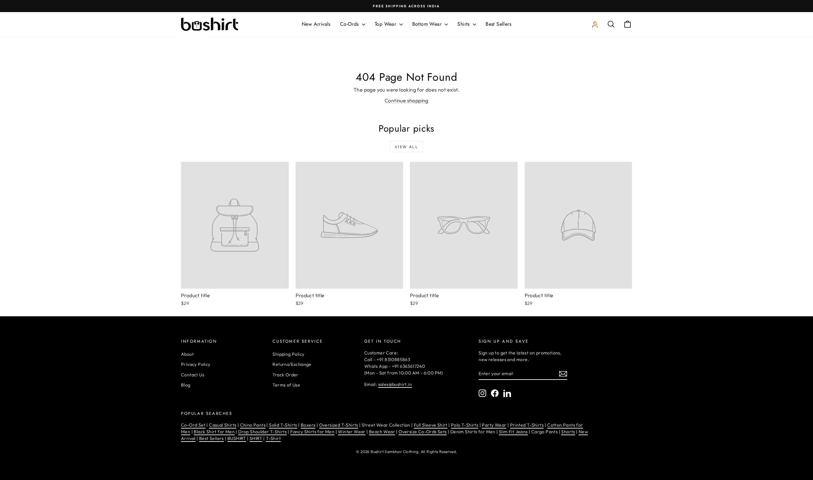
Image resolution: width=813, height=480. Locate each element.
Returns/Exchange (291, 364)
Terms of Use (286, 385)
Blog (186, 385)
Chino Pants (252, 425)
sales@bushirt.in (395, 384)
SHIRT (256, 438)
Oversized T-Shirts (338, 425)
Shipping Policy (288, 354)
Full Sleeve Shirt (430, 425)
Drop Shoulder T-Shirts (262, 432)
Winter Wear (351, 432)
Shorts (568, 432)
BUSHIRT (236, 438)
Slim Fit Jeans (513, 432)
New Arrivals (316, 24)
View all (406, 146)
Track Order (285, 375)
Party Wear (494, 425)
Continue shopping (406, 100)
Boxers (308, 425)
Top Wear (386, 24)
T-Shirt (273, 438)
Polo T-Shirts (464, 425)
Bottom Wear (427, 24)
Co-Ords (350, 24)
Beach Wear (382, 432)
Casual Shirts (222, 425)
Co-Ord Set (193, 425)
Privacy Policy (196, 364)
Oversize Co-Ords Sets (423, 432)
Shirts (464, 24)
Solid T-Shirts (283, 425)
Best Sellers (498, 24)
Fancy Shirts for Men (312, 432)
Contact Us (192, 375)
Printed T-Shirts (527, 425)
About (187, 354)
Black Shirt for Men (214, 432)
